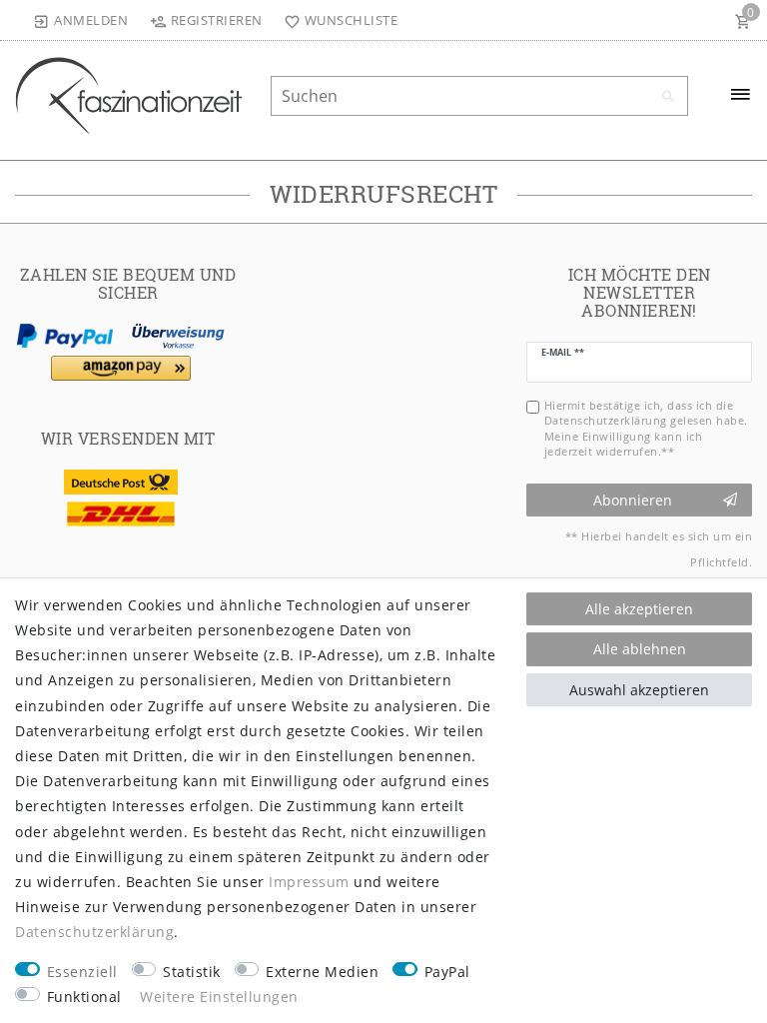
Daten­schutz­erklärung (94, 931)
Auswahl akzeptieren (639, 689)
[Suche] (668, 97)
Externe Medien (322, 971)
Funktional (84, 996)
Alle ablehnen (639, 648)
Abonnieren (632, 500)
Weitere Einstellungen (219, 996)
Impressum (309, 881)
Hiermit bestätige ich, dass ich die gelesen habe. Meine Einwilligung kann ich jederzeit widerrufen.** (646, 428)
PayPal (447, 971)
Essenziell (82, 971)
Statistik (192, 971)
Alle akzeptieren (639, 608)
